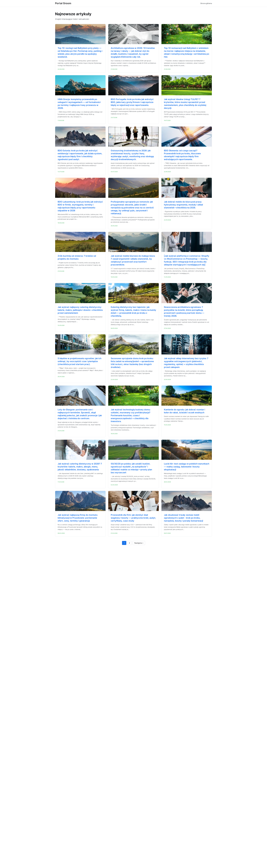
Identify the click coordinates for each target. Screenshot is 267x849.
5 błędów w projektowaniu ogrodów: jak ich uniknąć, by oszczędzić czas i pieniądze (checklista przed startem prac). (79, 361)
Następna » (138, 543)
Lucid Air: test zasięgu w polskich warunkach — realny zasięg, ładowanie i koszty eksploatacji (186, 466)
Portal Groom (63, 3)
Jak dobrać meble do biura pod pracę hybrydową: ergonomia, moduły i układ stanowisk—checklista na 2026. (183, 205)
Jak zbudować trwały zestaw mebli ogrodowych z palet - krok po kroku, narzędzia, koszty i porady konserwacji (183, 518)
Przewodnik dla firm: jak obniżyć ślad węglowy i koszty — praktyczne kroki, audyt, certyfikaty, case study (133, 518)
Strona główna (206, 3)
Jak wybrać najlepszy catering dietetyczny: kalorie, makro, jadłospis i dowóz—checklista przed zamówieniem (80, 310)
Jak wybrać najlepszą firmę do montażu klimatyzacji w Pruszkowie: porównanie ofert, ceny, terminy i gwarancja (78, 518)
